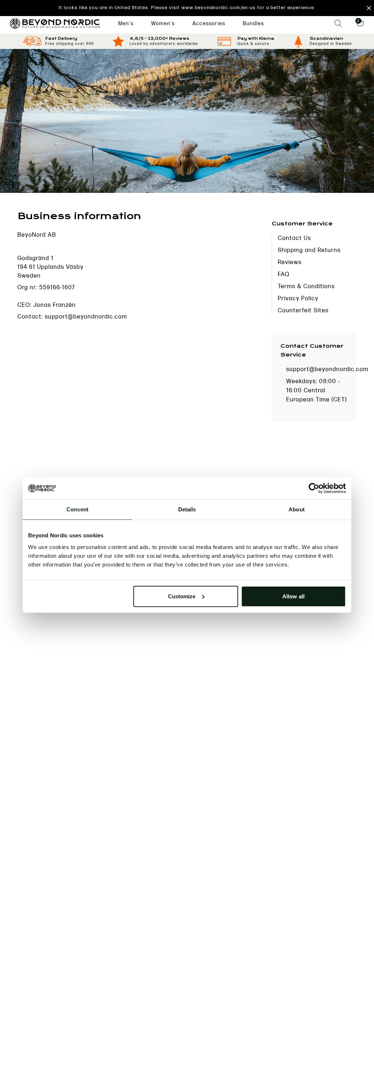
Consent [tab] (77, 509)
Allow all (293, 596)
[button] (187, 8)
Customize (182, 596)
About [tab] (297, 509)
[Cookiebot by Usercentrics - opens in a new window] (314, 488)
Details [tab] (187, 509)
